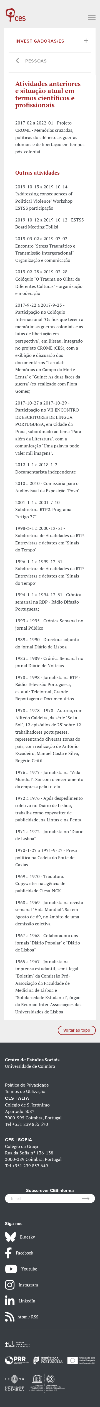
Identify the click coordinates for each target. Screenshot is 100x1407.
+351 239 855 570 (30, 1124)
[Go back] (18, 61)
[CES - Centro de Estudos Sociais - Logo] (16, 12)
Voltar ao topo (76, 1030)
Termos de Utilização (25, 1091)
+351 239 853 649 (30, 1166)
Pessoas (36, 61)
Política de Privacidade (27, 1085)
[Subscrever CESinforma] (88, 1198)
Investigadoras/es (40, 41)
